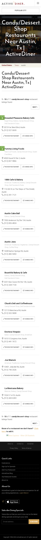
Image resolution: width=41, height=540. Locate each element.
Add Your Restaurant (8, 470)
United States (7, 65)
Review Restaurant (12, 136)
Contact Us (20, 444)
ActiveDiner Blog (7, 473)
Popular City (20, 10)
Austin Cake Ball (12, 213)
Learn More (24, 493)
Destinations (6, 463)
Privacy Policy (14, 448)
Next (35, 107)
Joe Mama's (10, 360)
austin (23, 65)
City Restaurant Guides (9, 477)
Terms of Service (26, 448)
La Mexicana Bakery (14, 388)
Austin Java (10, 242)
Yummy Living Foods (14, 149)
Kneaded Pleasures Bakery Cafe (19, 118)
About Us (10, 444)
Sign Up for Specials (8, 466)
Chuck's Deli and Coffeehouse (18, 303)
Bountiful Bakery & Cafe (16, 272)
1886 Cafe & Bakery (14, 179)
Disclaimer (30, 444)
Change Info (28, 136)
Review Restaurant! (12, 200)
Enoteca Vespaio (12, 332)
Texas (16, 65)
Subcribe (34, 522)
